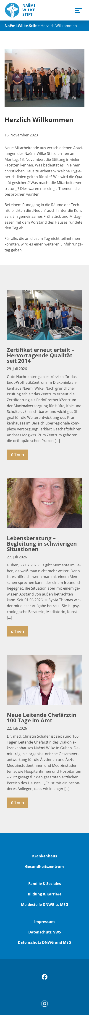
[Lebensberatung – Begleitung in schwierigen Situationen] (44, 503)
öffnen (17, 454)
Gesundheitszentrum (44, 866)
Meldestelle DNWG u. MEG (44, 904)
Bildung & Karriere (44, 894)
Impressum (44, 921)
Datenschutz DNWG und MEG (44, 942)
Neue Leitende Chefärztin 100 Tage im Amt (41, 717)
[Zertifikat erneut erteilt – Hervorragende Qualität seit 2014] (44, 315)
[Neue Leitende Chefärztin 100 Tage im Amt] (44, 680)
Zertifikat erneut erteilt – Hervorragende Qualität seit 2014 (40, 355)
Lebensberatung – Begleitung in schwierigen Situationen (42, 543)
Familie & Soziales (44, 883)
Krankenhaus (44, 856)
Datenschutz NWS (44, 932)
